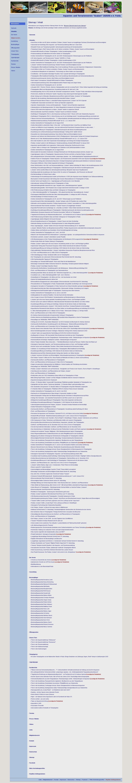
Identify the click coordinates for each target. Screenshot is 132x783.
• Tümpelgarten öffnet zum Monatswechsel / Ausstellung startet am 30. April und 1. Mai (54, 89)
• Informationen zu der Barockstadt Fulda (42, 566)
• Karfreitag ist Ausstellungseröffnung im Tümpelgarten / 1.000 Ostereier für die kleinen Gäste (56, 402)
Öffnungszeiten (15, 48)
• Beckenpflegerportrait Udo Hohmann (41, 617)
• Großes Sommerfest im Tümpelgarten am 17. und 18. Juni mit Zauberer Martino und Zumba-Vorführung (60, 444)
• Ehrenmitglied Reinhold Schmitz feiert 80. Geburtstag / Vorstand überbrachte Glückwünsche (56, 438)
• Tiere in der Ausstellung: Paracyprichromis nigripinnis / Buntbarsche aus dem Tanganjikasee (57, 440)
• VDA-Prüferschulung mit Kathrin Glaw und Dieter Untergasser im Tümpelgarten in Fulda (55, 217)
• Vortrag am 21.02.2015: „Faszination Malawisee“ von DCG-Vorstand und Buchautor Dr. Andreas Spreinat (60, 322)
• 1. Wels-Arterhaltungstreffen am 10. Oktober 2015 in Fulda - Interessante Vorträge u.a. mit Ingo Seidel (59, 310)
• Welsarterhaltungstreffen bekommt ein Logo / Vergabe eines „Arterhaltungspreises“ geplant (56, 185)
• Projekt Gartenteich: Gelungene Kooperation (43, 534)
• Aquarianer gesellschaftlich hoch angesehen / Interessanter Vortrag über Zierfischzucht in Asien (57, 145)
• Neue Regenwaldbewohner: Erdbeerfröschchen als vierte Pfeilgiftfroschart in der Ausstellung (57, 433)
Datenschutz (71, 779)
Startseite (13, 28)
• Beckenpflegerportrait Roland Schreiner (42, 624)
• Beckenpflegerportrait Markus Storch (41, 622)
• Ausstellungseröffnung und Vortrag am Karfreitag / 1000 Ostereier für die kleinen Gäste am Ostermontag (60, 248)
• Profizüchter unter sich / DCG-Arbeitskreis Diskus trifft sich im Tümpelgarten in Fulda (54, 375)
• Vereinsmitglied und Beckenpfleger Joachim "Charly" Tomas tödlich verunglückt (53, 469)
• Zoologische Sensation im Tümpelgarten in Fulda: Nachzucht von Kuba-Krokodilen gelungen (57, 286)
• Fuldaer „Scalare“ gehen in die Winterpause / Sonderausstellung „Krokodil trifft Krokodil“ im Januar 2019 (60, 143)
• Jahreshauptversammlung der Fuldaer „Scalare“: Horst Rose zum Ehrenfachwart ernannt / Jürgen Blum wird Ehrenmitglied (65, 498)
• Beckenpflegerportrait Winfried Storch (41, 615)
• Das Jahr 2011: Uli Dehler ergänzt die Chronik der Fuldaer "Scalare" (50, 474)
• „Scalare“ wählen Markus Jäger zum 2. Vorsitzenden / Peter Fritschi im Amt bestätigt (54, 465)
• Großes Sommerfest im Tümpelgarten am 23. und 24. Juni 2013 (49, 391)
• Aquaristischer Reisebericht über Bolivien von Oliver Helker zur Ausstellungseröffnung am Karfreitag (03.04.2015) (63, 308)
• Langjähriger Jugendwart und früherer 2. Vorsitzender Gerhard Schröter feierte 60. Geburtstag (57, 541)
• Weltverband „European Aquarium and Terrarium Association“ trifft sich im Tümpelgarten (55, 212)
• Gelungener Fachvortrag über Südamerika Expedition (46, 505)
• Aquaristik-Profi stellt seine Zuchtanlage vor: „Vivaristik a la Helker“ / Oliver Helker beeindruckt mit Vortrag (60, 208)
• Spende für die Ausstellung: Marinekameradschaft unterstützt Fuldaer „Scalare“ (53, 98)
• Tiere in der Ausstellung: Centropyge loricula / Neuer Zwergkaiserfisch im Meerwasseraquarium (58, 685)
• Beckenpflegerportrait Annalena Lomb (41, 579)
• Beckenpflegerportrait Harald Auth (40, 593)
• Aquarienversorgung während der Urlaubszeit (44, 380)
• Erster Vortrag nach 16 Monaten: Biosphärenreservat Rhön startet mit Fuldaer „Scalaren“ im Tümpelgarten (60, 96)
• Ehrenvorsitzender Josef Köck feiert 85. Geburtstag (45, 489)
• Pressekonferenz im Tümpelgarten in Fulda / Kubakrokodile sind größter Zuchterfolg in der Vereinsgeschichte (61, 284)
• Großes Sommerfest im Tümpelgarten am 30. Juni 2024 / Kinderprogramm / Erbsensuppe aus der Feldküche (61, 62)
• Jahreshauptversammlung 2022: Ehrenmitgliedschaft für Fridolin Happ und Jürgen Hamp (56, 82)
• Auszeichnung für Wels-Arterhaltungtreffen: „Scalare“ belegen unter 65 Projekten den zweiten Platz (58, 201)
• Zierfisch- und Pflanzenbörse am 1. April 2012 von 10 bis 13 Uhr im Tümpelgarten (54, 462)
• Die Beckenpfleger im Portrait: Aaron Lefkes (43, 174)
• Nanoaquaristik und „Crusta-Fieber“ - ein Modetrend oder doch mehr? (50, 690)
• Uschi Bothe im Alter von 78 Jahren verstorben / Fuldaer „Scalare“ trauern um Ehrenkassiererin (57, 69)
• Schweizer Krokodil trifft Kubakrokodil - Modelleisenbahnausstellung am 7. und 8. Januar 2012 (57, 476)
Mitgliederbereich (48, 779)
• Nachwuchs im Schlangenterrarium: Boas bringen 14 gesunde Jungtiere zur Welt (54, 393)
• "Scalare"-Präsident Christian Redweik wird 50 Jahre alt (46, 520)
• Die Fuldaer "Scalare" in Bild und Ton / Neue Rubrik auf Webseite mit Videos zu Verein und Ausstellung (60, 357)
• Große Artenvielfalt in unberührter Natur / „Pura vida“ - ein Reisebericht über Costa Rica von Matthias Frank (61, 125)
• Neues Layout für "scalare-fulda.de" (41, 467)
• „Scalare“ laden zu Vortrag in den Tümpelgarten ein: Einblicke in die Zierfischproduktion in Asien (58, 147)
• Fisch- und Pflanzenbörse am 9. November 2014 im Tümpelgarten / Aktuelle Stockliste (55, 326)
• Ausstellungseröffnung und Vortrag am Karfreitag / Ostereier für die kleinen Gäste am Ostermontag (58, 304)
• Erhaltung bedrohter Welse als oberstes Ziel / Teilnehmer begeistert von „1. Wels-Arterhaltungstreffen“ (59, 272)
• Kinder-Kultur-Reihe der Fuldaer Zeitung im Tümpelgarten (47, 241)
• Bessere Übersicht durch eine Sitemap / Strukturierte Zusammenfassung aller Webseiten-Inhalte (58, 447)
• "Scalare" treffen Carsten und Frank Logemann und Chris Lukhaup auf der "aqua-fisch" (55, 500)
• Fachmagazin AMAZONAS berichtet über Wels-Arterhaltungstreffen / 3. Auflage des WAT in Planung (59, 194)
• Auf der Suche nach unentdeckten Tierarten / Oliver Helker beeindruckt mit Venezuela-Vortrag (57, 346)
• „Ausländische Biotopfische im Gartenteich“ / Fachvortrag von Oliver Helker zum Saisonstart (56, 71)
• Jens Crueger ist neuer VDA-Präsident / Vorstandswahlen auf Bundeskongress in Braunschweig (58, 297)
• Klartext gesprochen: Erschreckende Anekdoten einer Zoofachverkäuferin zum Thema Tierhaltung (58, 527)
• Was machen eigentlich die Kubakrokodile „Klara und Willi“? (48, 532)
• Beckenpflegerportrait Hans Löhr (40, 609)
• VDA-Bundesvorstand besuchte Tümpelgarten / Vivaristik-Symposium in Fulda (53, 496)
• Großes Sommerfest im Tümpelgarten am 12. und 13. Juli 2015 (48, 293)
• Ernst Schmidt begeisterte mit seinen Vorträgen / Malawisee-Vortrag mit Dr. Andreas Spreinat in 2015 (59, 331)
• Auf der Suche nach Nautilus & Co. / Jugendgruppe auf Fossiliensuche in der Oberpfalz (55, 181)
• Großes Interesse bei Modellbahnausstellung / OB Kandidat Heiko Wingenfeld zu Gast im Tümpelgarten (60, 317)
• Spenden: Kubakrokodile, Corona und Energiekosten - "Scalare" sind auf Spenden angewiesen (58, 105)
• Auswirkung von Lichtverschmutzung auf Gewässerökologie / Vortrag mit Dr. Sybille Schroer (56, 132)
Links (40, 779)
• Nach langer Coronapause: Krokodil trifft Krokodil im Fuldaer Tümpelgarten (52, 80)
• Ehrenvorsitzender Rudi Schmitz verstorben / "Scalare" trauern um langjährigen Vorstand (56, 205)
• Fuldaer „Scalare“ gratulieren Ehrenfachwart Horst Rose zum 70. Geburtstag (52, 494)
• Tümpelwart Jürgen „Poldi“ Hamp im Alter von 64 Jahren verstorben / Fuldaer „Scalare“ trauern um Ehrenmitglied (62, 49)
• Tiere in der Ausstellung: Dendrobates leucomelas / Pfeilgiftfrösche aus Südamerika (54, 442)
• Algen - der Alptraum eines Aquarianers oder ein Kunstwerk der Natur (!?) (51, 696)
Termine (13, 64)
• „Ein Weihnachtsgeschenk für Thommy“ (42, 525)
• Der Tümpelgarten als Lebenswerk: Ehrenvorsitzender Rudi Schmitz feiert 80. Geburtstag (56, 257)
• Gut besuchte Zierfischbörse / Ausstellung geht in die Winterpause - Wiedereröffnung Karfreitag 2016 (59, 268)
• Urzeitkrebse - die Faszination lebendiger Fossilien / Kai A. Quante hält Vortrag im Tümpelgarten (58, 74)
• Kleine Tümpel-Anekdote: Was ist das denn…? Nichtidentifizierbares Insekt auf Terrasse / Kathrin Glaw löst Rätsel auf (64, 342)
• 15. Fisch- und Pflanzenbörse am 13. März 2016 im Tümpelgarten (49, 252)
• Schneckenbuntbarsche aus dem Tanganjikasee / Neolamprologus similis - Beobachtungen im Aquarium (60, 337)
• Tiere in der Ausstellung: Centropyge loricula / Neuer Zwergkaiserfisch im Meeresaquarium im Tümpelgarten (61, 449)
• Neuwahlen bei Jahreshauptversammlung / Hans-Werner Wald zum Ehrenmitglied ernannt (56, 134)
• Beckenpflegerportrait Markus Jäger (41, 611)
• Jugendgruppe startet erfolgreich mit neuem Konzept (46, 219)
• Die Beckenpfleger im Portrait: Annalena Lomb (44, 196)
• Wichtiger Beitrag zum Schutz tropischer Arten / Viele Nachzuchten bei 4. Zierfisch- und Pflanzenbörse (59, 482)
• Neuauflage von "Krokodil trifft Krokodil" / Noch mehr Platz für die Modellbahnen (53, 261)
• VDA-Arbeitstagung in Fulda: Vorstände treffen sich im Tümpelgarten (50, 255)
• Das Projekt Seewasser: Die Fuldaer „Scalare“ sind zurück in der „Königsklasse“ (53, 552)
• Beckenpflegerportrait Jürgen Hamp (41, 600)
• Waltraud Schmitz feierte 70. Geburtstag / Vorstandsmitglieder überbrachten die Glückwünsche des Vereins (61, 509)
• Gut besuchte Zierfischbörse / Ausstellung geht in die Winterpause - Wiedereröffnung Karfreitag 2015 (59, 324)
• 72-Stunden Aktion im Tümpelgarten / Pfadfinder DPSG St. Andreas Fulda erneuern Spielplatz (57, 389)
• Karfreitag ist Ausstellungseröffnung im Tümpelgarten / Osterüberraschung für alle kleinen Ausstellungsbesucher (62, 167)
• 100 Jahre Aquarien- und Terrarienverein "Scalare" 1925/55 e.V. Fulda (50, 58)
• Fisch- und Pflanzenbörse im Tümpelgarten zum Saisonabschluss (49, 270)
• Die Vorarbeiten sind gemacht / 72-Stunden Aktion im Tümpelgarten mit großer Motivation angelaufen (59, 386)
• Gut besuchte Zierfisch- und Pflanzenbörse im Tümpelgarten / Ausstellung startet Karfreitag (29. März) (59, 409)
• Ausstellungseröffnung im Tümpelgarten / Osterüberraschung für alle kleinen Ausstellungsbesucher (59, 129)
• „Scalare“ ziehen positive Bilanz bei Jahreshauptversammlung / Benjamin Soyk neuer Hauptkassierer (59, 170)
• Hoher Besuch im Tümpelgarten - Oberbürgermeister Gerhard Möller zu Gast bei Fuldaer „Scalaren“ (59, 487)
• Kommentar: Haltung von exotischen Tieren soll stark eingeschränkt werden (52, 529)
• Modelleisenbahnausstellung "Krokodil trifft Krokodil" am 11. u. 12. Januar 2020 (53, 120)
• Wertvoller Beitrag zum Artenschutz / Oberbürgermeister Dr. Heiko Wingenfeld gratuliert (55, 223)
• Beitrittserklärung (36, 564)
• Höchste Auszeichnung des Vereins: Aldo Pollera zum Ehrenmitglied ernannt (52, 78)
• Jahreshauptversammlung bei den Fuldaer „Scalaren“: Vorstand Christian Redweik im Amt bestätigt (59, 404)
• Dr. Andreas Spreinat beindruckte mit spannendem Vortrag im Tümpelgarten (52, 315)
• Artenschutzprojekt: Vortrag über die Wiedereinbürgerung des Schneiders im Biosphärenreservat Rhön (60, 395)
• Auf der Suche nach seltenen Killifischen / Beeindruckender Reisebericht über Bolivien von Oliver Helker (60, 301)
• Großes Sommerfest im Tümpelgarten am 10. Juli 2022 (46, 85)
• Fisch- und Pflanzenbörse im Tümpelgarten (43, 373)
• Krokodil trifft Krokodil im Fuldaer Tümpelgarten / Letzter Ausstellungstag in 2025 (53, 51)
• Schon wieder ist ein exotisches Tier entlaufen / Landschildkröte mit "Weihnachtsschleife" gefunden (59, 523)
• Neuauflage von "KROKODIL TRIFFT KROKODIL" (45, 319)
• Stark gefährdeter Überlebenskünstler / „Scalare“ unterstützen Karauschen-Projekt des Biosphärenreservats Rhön (63, 250)
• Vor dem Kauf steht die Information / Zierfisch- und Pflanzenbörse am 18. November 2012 (56, 427)
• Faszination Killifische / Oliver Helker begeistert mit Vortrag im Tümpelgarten (52, 163)
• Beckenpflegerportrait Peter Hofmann (41, 604)
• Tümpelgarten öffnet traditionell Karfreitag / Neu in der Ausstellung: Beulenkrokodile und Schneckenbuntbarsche (62, 76)
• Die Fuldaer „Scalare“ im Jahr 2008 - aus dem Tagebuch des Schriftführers (52, 518)
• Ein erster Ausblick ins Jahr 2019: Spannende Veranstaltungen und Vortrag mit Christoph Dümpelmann (60, 140)
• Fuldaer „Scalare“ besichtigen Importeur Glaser (44, 266)
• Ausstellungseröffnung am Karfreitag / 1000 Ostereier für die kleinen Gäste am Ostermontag (56, 351)
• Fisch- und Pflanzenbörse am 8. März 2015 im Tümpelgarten (48, 313)
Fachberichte (14, 61)
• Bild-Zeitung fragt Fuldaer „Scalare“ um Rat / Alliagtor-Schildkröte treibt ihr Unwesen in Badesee (58, 377)
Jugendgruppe (15, 57)
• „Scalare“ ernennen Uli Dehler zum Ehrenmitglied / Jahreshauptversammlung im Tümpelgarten (57, 355)
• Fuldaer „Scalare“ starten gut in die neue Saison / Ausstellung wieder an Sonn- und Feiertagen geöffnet (60, 243)
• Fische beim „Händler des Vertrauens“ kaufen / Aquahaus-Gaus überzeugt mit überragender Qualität (59, 94)
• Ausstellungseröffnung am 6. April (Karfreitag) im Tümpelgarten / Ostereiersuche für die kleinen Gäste (59, 460)
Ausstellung (14, 41)
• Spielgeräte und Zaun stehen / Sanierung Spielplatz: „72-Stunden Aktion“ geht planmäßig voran (58, 384)
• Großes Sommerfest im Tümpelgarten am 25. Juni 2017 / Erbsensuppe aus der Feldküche (56, 199)
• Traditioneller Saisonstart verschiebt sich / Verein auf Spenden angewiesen (52, 103)
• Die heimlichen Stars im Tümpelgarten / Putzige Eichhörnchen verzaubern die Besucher (55, 512)
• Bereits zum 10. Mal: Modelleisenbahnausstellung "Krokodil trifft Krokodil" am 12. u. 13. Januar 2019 (59, 138)
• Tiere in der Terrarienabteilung (39, 644)
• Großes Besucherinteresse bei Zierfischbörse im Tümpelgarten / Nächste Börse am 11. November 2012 (60, 458)
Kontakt (56, 779)
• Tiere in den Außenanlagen (39, 649)
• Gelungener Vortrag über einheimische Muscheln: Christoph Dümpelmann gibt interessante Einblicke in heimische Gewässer (66, 161)
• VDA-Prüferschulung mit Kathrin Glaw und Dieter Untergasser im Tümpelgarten (53, 190)
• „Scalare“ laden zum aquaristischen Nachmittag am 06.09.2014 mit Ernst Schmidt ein (55, 333)
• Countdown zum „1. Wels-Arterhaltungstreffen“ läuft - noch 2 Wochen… (51, 275)
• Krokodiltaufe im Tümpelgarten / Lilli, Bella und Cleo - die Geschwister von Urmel (53, 277)
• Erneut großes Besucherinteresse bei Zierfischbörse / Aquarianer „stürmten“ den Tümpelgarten (57, 422)
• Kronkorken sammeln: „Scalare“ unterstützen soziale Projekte (48, 237)
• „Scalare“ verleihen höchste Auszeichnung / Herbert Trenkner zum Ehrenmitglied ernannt (56, 65)
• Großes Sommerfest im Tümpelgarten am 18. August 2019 (47, 123)
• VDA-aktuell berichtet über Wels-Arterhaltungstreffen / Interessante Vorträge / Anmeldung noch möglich (60, 288)
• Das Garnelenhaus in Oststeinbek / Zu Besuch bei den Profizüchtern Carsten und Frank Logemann (58, 429)
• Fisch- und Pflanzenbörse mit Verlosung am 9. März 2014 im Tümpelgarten (52, 362)
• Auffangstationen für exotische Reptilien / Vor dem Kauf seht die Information (52, 295)
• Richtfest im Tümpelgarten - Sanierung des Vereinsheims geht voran (50, 491)
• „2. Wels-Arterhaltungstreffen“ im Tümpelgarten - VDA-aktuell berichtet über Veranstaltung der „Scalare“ (60, 192)
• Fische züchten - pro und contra (40, 699)
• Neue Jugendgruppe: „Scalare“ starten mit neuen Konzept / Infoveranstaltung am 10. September (58, 225)
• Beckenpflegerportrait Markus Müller (41, 595)
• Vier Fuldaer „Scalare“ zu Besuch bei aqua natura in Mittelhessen (49, 507)
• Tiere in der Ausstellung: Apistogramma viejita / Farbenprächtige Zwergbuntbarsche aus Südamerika (59, 451)
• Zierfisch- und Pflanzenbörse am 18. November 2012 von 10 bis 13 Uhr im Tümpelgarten (56, 424)
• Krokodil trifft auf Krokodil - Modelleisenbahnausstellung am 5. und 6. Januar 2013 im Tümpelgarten (59, 415)
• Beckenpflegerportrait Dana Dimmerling (42, 582)
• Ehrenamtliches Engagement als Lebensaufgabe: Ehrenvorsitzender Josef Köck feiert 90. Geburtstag (59, 281)
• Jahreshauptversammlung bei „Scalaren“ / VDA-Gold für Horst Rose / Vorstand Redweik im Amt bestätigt (60, 306)
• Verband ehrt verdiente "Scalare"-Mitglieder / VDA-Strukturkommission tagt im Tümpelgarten (57, 431)
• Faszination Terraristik (37, 705)
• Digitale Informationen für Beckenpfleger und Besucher (46, 538)
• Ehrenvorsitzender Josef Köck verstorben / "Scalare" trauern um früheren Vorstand (54, 112)
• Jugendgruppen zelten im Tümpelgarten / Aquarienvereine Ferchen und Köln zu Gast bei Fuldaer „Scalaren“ (61, 154)
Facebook (84, 779)
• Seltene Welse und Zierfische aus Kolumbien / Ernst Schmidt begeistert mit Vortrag (54, 230)
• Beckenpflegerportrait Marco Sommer (41, 626)
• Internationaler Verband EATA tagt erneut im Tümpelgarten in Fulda (50, 183)
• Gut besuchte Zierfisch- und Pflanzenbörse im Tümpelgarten (48, 360)
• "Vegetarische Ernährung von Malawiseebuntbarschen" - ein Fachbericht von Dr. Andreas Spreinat (58, 214)
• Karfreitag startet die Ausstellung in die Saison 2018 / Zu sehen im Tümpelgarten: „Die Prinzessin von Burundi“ (62, 172)
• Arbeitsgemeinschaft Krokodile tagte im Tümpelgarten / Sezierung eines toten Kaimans (55, 290)
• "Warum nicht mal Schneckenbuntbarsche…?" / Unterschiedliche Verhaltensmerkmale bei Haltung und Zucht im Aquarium (65, 118)
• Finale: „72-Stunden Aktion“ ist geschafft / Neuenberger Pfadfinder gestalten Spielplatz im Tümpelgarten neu (61, 382)
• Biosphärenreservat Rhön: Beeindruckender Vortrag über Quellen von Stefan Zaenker (55, 353)
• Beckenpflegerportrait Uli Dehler (40, 613)
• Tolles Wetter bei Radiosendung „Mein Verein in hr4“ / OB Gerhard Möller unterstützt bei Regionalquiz (59, 485)
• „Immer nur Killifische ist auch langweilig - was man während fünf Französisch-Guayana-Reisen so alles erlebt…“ (62, 127)
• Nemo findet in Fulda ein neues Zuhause (42, 694)
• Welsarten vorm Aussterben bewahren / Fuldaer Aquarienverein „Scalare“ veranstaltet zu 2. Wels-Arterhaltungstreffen (64, 203)
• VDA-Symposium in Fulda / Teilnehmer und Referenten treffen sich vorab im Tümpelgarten (56, 420)
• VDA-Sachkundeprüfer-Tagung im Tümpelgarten (44, 259)
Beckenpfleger (15, 44)
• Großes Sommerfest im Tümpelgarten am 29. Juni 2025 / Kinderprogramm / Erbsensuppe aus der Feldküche (61, 56)
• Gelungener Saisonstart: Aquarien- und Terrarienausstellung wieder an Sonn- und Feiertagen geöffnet (59, 344)
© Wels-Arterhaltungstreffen (96, 779)
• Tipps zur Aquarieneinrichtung (39, 701)
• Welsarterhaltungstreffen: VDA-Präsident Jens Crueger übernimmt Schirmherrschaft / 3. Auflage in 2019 (60, 187)
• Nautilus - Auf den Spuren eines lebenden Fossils (45, 692)
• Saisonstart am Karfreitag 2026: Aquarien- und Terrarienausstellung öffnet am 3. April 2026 (56, 44)
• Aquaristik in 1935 (36, 703)
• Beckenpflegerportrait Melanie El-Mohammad (44, 584)
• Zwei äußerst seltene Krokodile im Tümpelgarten (44, 708)
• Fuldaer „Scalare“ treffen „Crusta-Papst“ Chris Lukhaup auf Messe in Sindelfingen (54, 503)
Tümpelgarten (15, 54)
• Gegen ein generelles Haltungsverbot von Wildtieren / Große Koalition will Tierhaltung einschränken (59, 364)
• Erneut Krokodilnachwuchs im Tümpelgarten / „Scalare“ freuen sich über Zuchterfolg (54, 221)
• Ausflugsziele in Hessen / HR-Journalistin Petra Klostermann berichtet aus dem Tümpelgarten (57, 335)
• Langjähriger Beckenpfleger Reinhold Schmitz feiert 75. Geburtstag (50, 536)
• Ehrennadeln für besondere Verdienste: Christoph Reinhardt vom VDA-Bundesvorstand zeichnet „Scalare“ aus (62, 152)
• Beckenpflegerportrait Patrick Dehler (41, 602)
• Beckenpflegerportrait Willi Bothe (40, 586)
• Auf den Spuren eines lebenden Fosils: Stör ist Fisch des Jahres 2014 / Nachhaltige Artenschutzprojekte (60, 328)
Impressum (63, 779)
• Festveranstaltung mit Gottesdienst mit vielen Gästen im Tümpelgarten (50, 53)
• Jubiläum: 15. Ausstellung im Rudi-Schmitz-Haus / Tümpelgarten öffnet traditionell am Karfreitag (58, 348)
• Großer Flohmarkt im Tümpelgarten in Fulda (43, 406)
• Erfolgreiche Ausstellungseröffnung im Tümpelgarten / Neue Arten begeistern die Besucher (56, 400)
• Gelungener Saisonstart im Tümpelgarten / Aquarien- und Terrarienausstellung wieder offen (56, 453)
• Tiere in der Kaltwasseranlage (39, 646)
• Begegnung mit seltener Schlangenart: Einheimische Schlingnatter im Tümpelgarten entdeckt (57, 436)
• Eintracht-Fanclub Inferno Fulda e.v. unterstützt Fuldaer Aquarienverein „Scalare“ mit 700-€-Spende (59, 100)
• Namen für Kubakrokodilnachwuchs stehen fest (44, 279)
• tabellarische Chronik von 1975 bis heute (42, 562)
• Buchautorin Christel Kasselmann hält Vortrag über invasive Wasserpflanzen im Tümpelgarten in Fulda (60, 179)
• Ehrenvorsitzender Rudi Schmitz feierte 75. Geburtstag (46, 478)
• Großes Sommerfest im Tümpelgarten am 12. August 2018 (47, 149)
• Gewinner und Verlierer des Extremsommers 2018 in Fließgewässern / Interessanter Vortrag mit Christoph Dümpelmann (64, 136)
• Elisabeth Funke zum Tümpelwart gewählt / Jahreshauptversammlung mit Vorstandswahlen (56, 47)
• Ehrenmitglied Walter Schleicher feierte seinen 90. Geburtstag (48, 480)
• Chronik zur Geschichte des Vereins (41, 560)
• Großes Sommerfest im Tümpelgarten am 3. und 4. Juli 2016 (48, 232)
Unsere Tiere (14, 51)
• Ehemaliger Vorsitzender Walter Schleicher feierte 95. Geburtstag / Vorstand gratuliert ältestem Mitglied (60, 263)
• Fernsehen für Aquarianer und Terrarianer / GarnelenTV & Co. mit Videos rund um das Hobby (57, 413)
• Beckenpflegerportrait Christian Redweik (42, 597)
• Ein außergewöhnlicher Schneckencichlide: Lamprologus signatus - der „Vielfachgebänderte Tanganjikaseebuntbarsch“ (64, 156)
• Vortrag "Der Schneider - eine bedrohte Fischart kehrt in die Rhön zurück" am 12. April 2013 (56, 398)
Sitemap (78, 779)
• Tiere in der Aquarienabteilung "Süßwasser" (43, 640)
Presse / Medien (15, 67)
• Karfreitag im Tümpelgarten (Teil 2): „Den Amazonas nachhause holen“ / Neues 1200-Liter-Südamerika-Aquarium (63, 114)
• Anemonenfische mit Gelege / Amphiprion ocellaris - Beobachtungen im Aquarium (54, 339)
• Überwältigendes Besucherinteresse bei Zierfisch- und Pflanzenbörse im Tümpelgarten (55, 514)
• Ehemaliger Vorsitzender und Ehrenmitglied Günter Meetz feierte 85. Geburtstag (53, 471)
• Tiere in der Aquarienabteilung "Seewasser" (43, 642)
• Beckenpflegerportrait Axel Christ (40, 620)
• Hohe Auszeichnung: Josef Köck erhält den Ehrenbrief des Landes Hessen (52, 550)
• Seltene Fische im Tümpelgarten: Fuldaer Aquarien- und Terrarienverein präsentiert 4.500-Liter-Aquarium (60, 158)
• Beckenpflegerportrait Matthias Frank (41, 606)
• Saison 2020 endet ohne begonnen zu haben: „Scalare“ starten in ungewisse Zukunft (55, 109)
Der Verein (14, 34)
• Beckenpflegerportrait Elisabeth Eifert (41, 588)
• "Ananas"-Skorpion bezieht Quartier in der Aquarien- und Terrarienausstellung (53, 545)
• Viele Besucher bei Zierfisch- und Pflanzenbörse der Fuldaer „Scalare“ (51, 371)
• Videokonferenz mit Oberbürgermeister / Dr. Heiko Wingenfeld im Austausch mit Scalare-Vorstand (58, 107)
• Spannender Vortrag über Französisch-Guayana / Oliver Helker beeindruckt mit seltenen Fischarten (59, 246)
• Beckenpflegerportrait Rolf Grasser (41, 591)
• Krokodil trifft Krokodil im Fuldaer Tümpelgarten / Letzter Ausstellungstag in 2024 (53, 60)
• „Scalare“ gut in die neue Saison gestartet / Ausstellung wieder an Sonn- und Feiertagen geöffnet (58, 299)
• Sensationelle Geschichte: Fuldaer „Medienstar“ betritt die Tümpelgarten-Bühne (53, 547)
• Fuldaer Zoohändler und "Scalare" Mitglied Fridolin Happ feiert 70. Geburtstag (53, 543)
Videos (13, 70)
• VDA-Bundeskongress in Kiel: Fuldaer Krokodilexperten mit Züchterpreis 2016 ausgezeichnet (57, 239)
